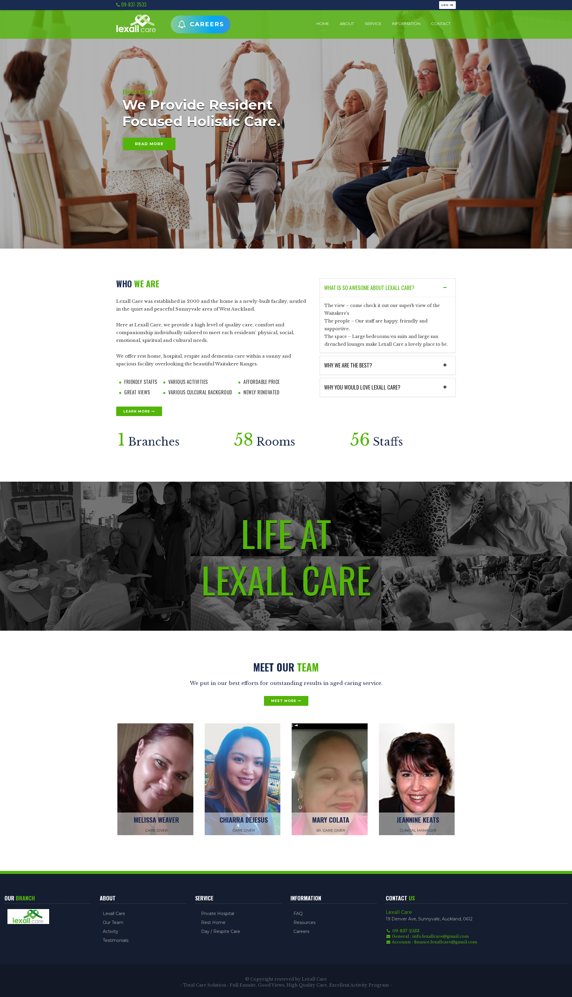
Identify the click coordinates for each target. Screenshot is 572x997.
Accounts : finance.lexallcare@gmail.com (434, 942)
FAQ (298, 913)
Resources (304, 922)
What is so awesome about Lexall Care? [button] (369, 288)
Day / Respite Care (220, 931)
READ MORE (149, 144)
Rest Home (213, 922)
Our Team (113, 922)
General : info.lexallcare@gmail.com (430, 936)
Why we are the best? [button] (348, 365)
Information (406, 23)
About (347, 23)
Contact (440, 23)
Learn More (137, 411)
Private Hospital (217, 913)
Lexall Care (114, 913)
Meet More (284, 701)
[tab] (388, 288)
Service (373, 23)
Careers (205, 24)
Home (322, 23)
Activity (110, 931)
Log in (447, 5)
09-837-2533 (133, 4)
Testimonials (115, 940)
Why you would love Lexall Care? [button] (362, 387)
